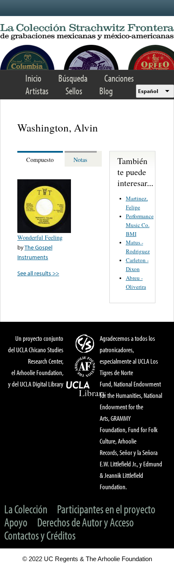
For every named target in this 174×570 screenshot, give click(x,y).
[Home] (87, 32)
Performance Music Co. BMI (140, 225)
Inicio (33, 78)
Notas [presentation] (80, 160)
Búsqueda (72, 78)
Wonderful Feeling (40, 237)
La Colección (25, 508)
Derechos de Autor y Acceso (85, 522)
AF (86, 366)
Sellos (73, 91)
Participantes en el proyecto (106, 508)
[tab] (41, 159)
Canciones (119, 78)
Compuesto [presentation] (40, 160)
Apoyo (15, 522)
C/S (86, 343)
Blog (106, 91)
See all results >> (38, 273)
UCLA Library (86, 389)
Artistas (37, 91)
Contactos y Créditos (40, 535)
